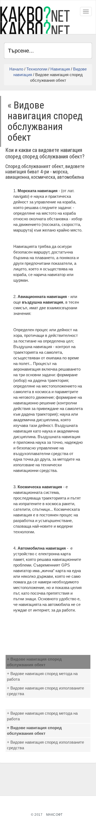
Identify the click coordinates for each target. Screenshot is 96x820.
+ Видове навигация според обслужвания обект (34, 662)
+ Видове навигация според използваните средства (45, 691)
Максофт (54, 815)
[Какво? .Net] (35, 20)
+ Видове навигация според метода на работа (42, 676)
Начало (16, 69)
